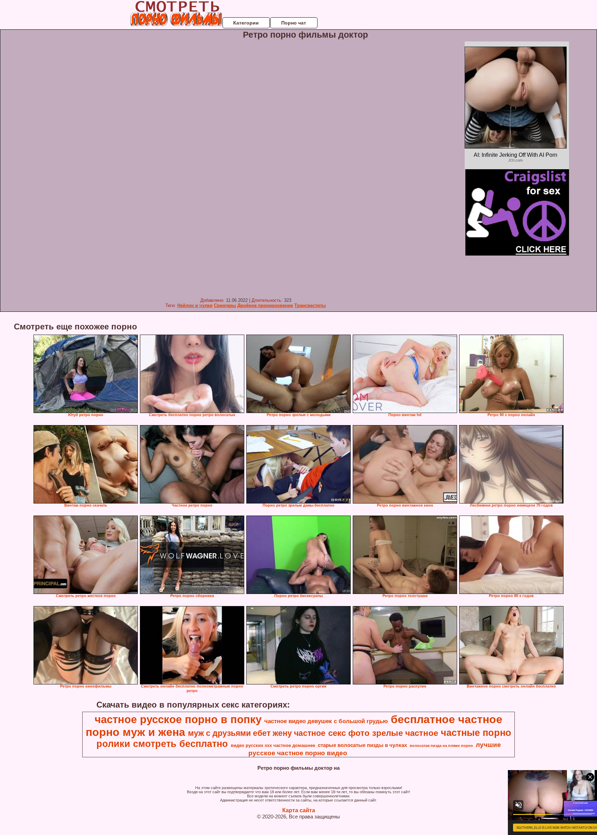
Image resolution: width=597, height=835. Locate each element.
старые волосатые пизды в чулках (362, 745)
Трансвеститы (310, 305)
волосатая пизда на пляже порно (441, 745)
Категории (246, 23)
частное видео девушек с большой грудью (326, 721)
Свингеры (225, 305)
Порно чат (293, 23)
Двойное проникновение (265, 305)
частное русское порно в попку (178, 719)
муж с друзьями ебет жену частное (256, 733)
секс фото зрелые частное (383, 733)
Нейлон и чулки (194, 305)
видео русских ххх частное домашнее (273, 745)
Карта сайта (298, 810)
